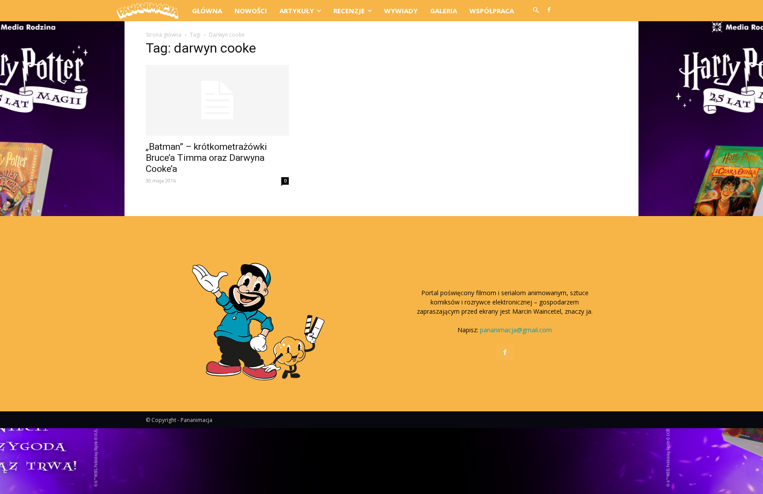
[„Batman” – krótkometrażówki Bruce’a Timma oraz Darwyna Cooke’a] (217, 100)
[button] (536, 11)
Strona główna (163, 34)
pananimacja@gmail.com (516, 330)
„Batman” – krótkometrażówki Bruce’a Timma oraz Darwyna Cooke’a (206, 157)
